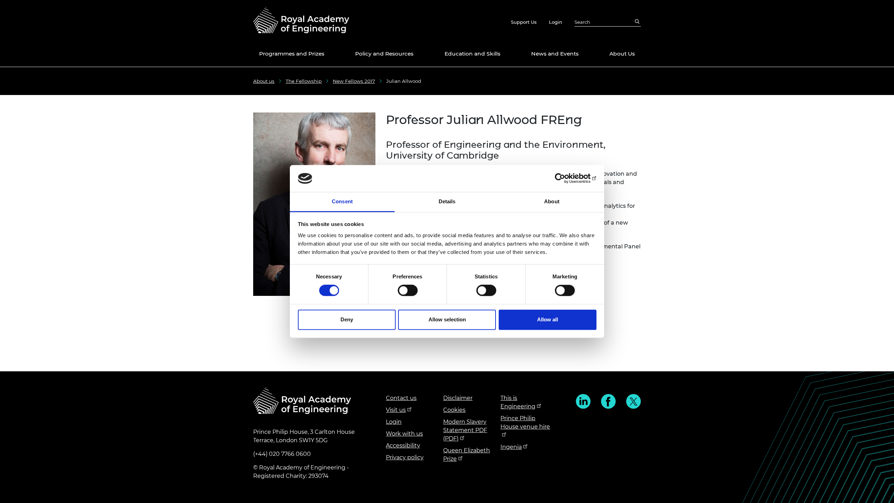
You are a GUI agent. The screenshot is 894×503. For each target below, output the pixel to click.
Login (555, 22)
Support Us (524, 22)
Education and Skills (472, 53)
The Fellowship (304, 81)
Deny (346, 319)
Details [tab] (447, 201)
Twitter (633, 401)
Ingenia (511, 447)
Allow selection (447, 319)
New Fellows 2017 (354, 81)
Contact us (401, 398)
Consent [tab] (342, 201)
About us (263, 81)
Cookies (454, 410)
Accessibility (403, 445)
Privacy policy (405, 457)
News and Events (555, 53)
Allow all (547, 319)
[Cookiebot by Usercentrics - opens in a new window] (565, 178)
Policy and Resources (384, 53)
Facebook (608, 401)
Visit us (396, 410)
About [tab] (551, 201)
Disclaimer (457, 398)
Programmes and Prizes (291, 53)
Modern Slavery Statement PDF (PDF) (465, 430)
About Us (622, 53)
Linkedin (583, 401)
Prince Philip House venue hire (525, 422)
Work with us (404, 433)
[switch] (408, 290)
